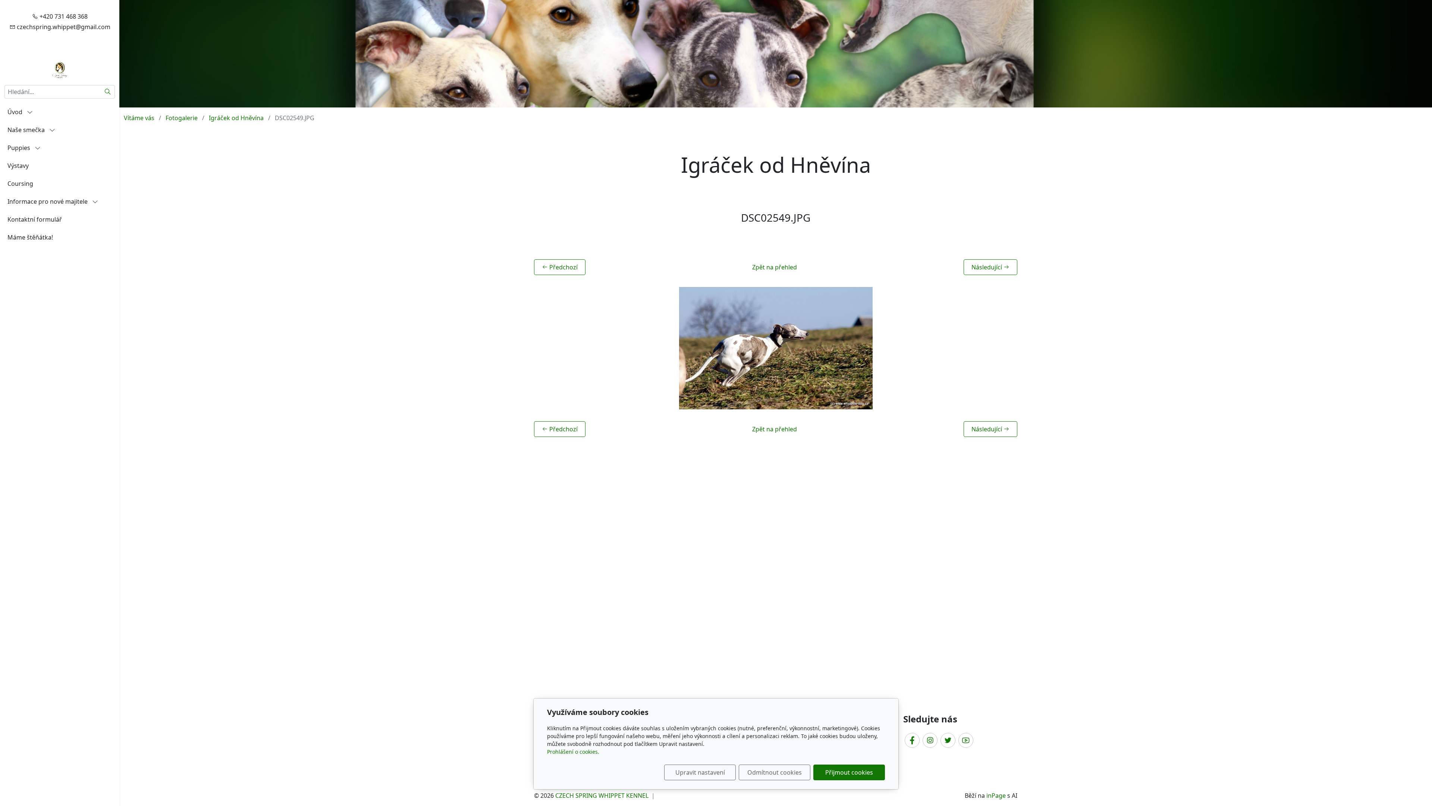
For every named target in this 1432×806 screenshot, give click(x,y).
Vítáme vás (139, 118)
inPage (996, 795)
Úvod (15, 112)
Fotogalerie (182, 118)
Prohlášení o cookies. (573, 751)
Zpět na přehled (774, 267)
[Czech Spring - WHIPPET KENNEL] (59, 69)
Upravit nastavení (700, 772)
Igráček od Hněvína (236, 118)
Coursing (20, 183)
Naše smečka (26, 130)
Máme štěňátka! (30, 237)
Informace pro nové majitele (48, 201)
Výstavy (18, 166)
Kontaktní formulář (34, 219)
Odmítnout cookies (774, 772)
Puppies (19, 148)
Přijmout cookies (849, 772)
